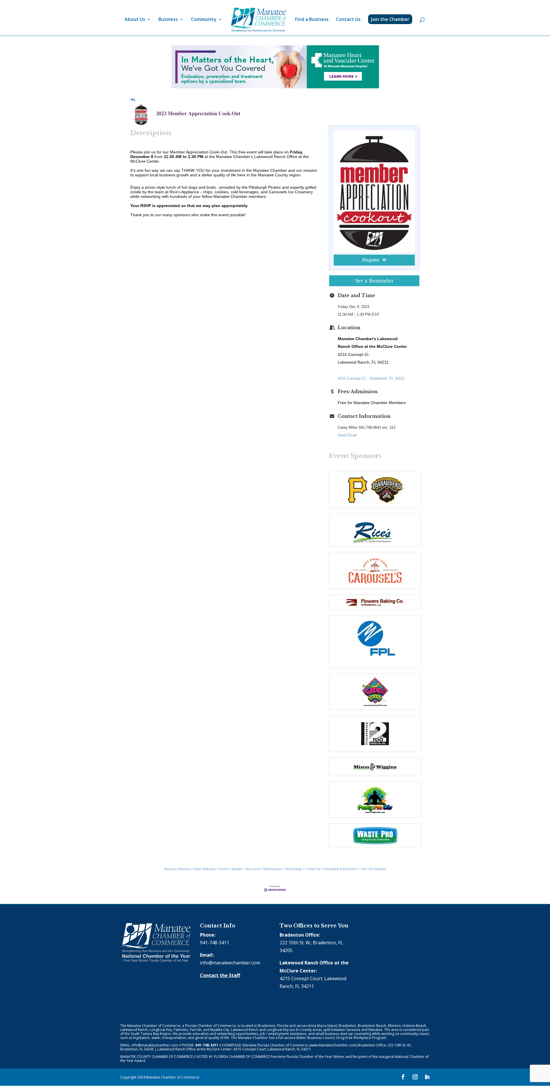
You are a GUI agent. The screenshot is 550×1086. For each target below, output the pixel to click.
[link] (258, 20)
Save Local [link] (252, 869)
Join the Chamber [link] (390, 19)
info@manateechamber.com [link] (230, 963)
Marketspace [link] (272, 869)
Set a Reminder (374, 281)
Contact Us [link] (348, 19)
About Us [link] (135, 19)
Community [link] (204, 19)
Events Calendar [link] (230, 869)
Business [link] (168, 19)
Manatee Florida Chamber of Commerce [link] (275, 1045)
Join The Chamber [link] (373, 869)
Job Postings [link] (293, 869)
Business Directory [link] (177, 869)
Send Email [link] (347, 435)
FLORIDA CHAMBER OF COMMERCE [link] (242, 1056)
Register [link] (371, 260)
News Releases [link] (205, 869)
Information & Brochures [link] (341, 869)
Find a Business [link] (312, 19)
